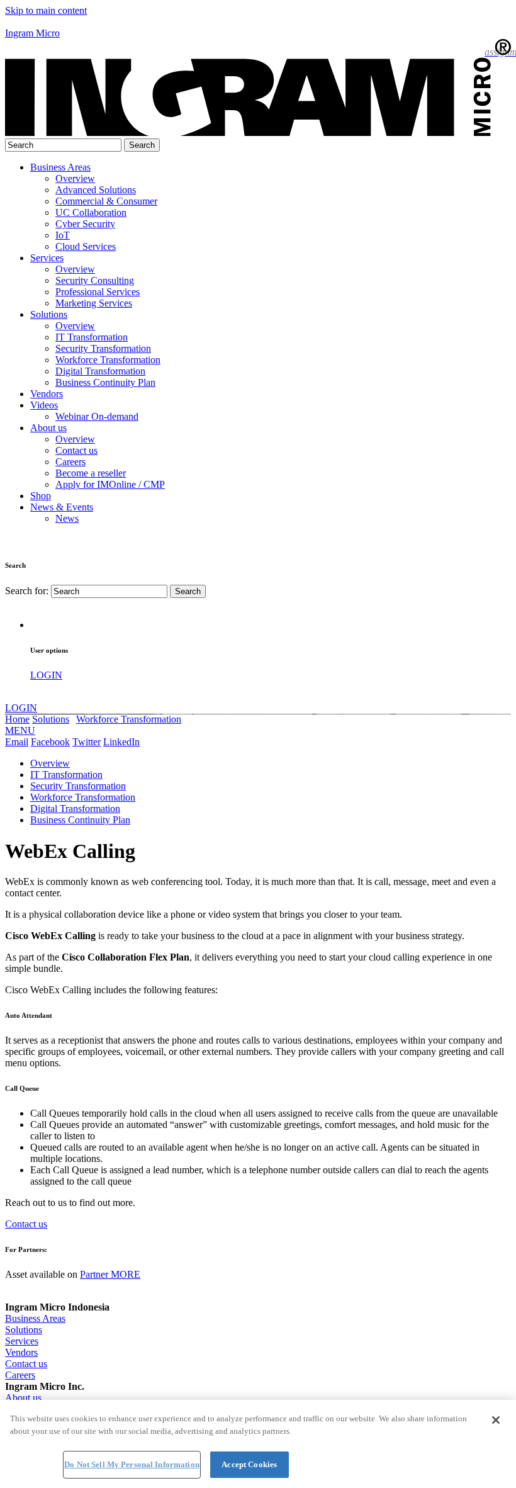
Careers (20, 1375)
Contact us (26, 1224)
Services (47, 257)
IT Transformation (66, 774)
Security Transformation (78, 786)
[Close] (496, 1420)
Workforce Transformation (128, 719)
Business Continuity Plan (80, 819)
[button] (258, 22)
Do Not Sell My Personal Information (131, 1464)
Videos (44, 405)
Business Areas (60, 167)
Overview (50, 763)
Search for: (26, 590)
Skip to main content (46, 10)
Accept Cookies (249, 1464)
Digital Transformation (75, 808)
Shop (40, 495)
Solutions (48, 314)
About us (48, 427)
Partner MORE (110, 1274)
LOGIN (46, 675)
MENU (20, 730)
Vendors (46, 393)
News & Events (61, 507)
